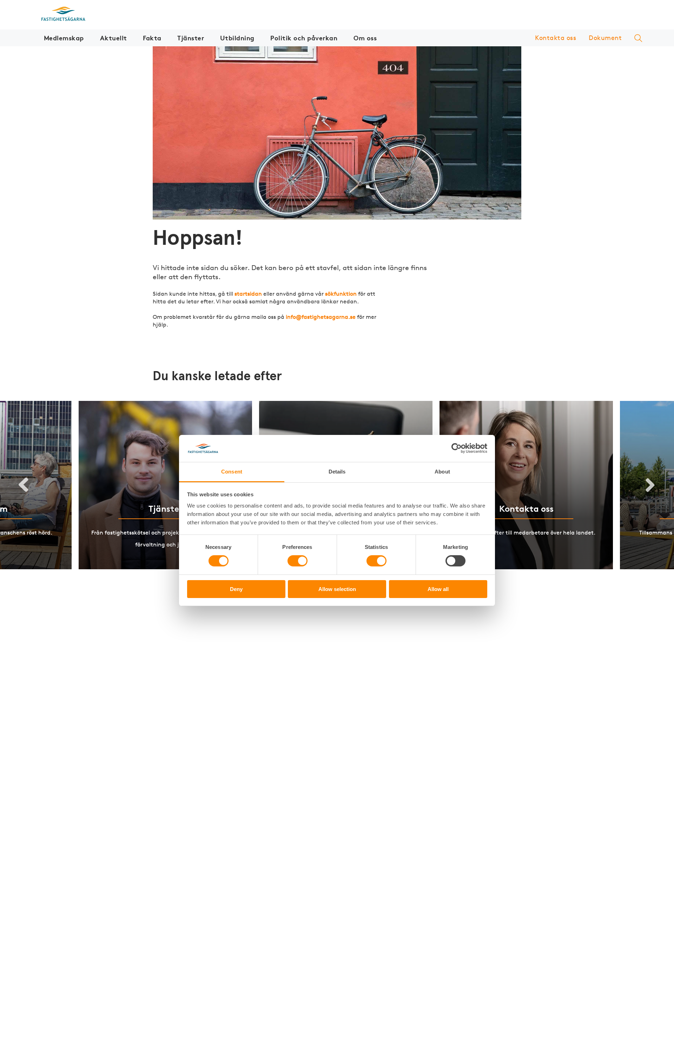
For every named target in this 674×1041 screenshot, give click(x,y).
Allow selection (337, 589)
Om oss (365, 38)
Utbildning (237, 38)
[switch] (298, 560)
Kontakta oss (555, 37)
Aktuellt (113, 38)
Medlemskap (64, 38)
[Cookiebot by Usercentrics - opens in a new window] (456, 448)
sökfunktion (341, 293)
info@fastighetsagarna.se (321, 317)
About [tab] (442, 472)
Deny (236, 589)
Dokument (605, 37)
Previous (23, 485)
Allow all (438, 589)
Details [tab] (337, 472)
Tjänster (190, 38)
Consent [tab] (231, 472)
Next (650, 485)
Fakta (152, 38)
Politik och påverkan (303, 38)
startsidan (248, 293)
